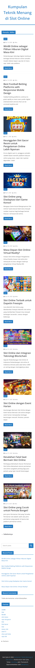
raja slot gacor (6, 619)
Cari (31, 546)
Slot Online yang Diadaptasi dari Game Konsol (16, 199)
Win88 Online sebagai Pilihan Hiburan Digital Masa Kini (16, 49)
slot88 (3, 610)
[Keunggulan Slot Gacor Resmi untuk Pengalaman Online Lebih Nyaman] (18, 124)
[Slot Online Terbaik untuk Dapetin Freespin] (18, 284)
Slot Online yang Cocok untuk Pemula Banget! (16, 509)
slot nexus (5, 617)
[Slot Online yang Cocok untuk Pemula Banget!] (18, 491)
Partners (6, 641)
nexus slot (5, 629)
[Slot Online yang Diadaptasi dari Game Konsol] (18, 180)
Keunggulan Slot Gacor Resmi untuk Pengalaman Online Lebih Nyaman (16, 145)
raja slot (4, 636)
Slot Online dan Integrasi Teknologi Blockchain (17, 354)
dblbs (15, 42)
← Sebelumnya (7, 534)
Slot (5, 39)
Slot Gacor (5, 624)
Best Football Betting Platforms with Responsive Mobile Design (15, 88)
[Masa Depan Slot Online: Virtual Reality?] (18, 233)
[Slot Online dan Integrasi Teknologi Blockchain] (18, 336)
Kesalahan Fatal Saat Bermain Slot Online (15, 458)
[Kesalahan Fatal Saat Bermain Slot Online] (18, 440)
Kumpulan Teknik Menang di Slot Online (18, 12)
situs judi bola (6, 634)
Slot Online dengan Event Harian (17, 405)
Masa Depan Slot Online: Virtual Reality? (17, 251)
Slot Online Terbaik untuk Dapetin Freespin (18, 302)
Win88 (4, 615)
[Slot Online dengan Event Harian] (18, 387)
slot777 (4, 632)
